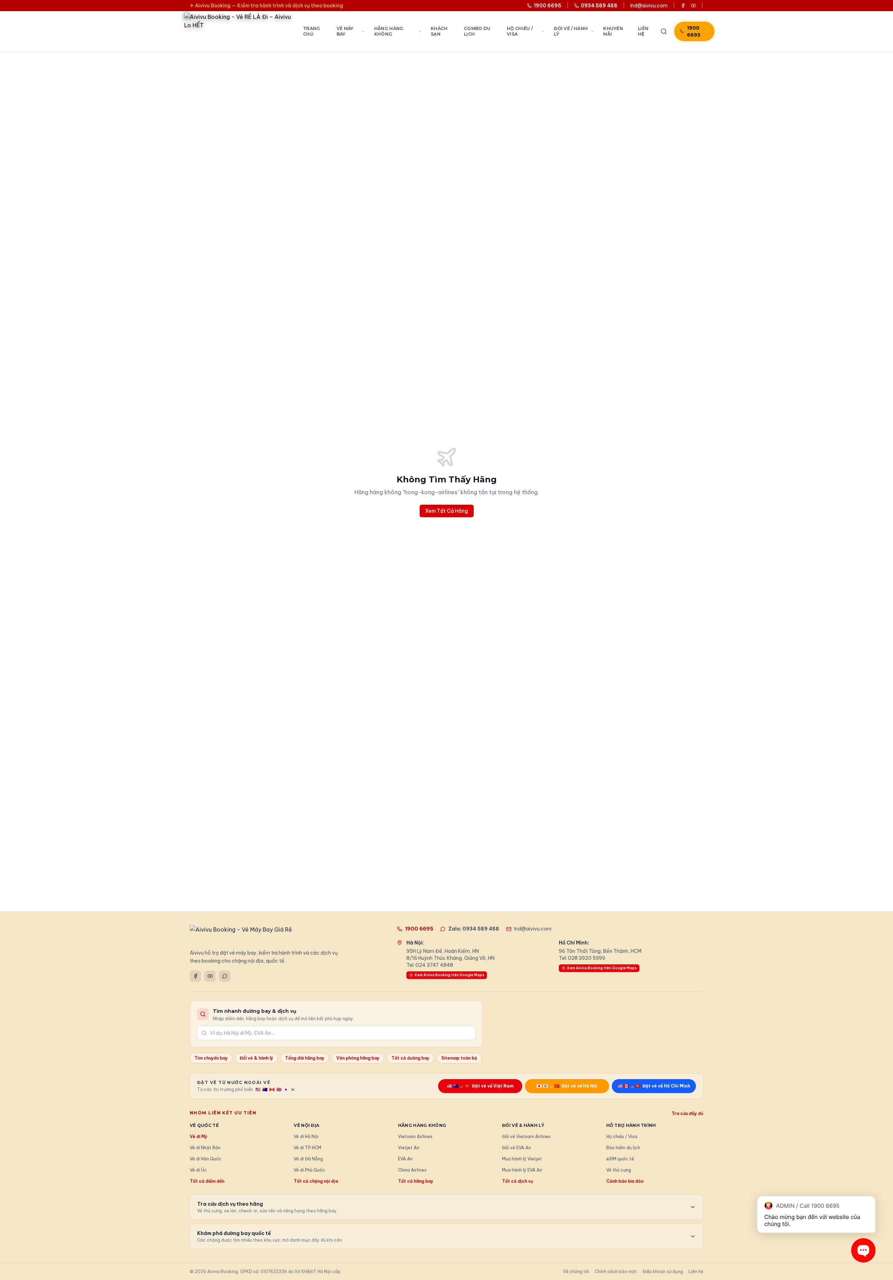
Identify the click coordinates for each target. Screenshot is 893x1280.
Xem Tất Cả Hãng (446, 511)
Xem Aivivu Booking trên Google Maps (449, 975)
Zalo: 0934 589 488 (473, 929)
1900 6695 (693, 31)
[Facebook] (195, 976)
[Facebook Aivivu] (683, 5)
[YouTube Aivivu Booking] (693, 5)
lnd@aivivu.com (649, 5)
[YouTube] (210, 976)
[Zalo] (224, 976)
